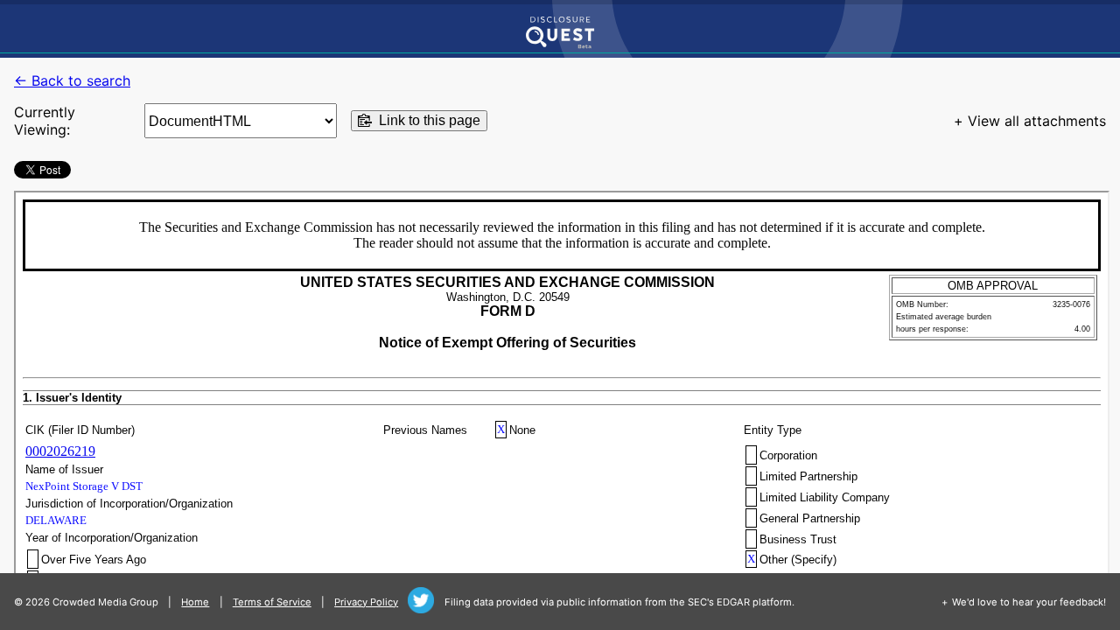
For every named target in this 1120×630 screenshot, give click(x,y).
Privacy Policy (366, 602)
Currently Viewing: (44, 120)
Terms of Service (272, 602)
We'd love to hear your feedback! (1029, 602)
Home (195, 602)
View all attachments (1037, 121)
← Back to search (72, 80)
